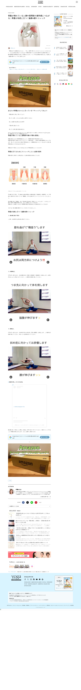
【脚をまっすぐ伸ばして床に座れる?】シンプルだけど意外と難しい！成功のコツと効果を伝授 (28, 69)
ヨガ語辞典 (72, 605)
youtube (37, 579)
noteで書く (40, 502)
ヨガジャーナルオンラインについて (57, 605)
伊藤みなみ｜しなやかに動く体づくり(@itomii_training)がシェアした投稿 (29, 425)
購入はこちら (68, 25)
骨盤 (10, 480)
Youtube (66, 84)
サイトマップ (66, 605)
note (63, 84)
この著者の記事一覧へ (44, 496)
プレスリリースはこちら (17, 605)
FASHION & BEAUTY (48, 6)
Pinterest (36, 502)
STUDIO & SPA (71, 6)
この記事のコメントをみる (14, 506)
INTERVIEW (34, 6)
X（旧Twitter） (28, 579)
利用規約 (27, 605)
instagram (60, 84)
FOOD (39, 6)
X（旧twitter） (27, 502)
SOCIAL (28, 6)
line (69, 84)
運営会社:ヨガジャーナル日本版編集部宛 (63, 37)
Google (71, 84)
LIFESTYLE (56, 6)
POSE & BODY (9, 6)
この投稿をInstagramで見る (19, 406)
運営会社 (48, 605)
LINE (32, 502)
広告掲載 (23, 605)
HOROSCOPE (64, 6)
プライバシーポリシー (34, 605)
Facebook (23, 502)
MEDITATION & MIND (19, 6)
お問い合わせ (9, 605)
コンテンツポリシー (42, 605)
